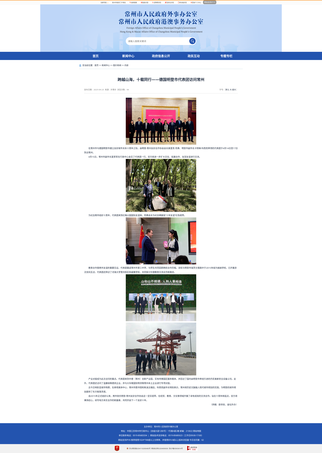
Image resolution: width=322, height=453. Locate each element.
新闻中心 (128, 56)
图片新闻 (117, 65)
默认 (227, 89)
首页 (96, 56)
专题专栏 (226, 56)
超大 (234, 89)
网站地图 (197, 431)
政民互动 (194, 56)
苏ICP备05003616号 (176, 448)
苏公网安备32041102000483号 (140, 448)
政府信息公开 (161, 56)
